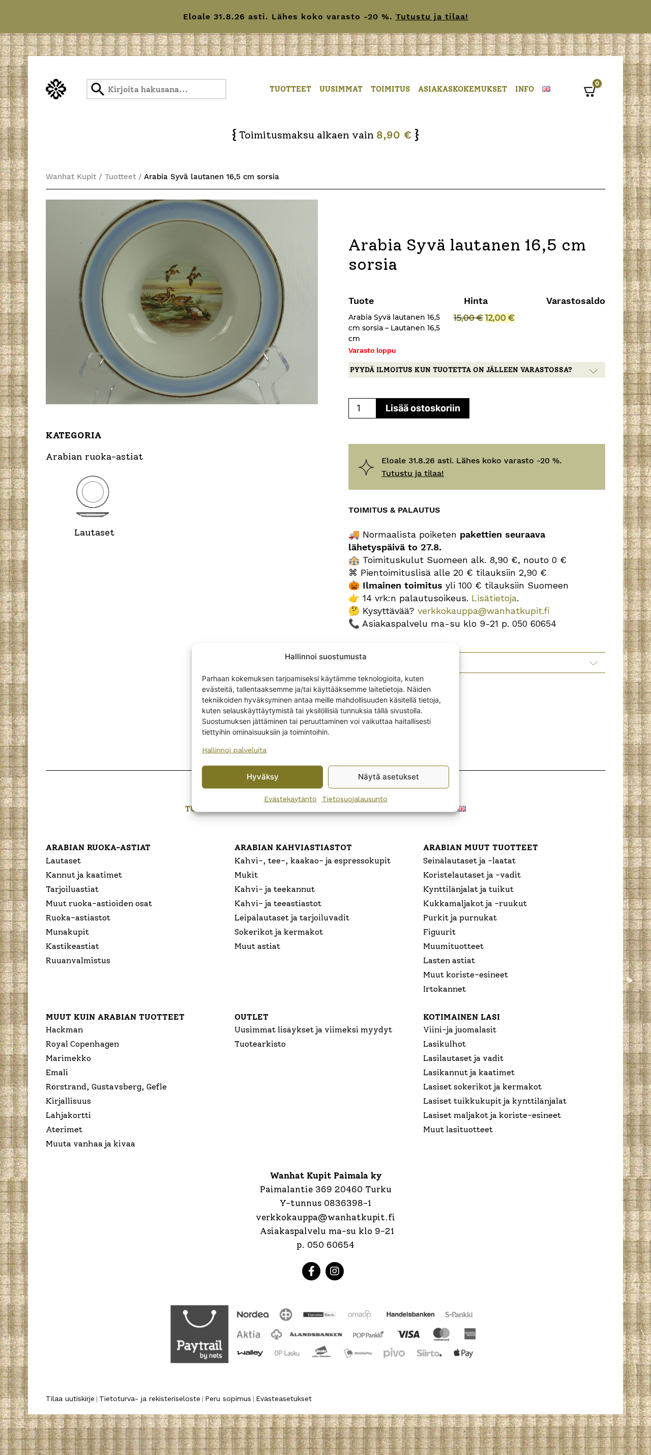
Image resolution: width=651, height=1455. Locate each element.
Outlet (251, 1017)
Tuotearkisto (260, 1044)
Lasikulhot (444, 1044)
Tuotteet (290, 89)
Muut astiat (257, 946)
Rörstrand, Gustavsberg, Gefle (106, 1087)
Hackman (64, 1029)
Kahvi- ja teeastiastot (277, 903)
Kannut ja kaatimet (84, 875)
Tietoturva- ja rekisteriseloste (149, 1398)
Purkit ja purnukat (460, 917)
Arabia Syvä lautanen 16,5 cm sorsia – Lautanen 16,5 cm (394, 328)
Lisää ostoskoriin (423, 408)
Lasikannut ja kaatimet (469, 1072)
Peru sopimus (228, 1398)
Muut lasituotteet (458, 1129)
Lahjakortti (68, 1115)
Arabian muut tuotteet (480, 847)
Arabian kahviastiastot (293, 847)
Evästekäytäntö (290, 798)
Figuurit (439, 932)
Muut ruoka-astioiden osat (99, 903)
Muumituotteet (453, 946)
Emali (57, 1072)
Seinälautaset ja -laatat (469, 860)
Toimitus (390, 89)
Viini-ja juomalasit (459, 1029)
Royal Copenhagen (82, 1044)
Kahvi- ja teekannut (274, 889)
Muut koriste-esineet (465, 975)
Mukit (246, 875)
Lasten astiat (449, 960)
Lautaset (63, 860)
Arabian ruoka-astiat (98, 847)
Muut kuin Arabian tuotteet (115, 1017)
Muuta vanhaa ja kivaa (90, 1144)
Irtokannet (444, 989)
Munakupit (67, 932)
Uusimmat (341, 89)
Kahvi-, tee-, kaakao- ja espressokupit (312, 860)
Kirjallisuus (68, 1101)
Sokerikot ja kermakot (278, 932)
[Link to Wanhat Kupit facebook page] (311, 1271)
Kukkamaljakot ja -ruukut (475, 903)
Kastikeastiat (72, 946)
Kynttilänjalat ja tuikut (468, 889)
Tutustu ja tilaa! (432, 16)
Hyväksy (263, 776)
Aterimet (64, 1129)
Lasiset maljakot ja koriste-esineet (492, 1115)
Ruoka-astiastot (78, 917)
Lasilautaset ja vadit (463, 1058)
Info (524, 89)
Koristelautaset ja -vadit (472, 875)
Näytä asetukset (388, 776)
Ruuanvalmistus (78, 960)
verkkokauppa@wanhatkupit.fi (484, 610)
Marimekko (68, 1058)
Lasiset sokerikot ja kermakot (482, 1087)
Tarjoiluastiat (72, 889)
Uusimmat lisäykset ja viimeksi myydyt (313, 1029)
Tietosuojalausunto (355, 798)
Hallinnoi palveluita (234, 749)
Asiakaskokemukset (462, 89)
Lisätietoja (492, 598)
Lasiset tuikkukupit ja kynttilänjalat (495, 1101)
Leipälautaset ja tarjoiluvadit (291, 917)
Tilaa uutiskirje (70, 1398)
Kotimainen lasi (461, 1017)
